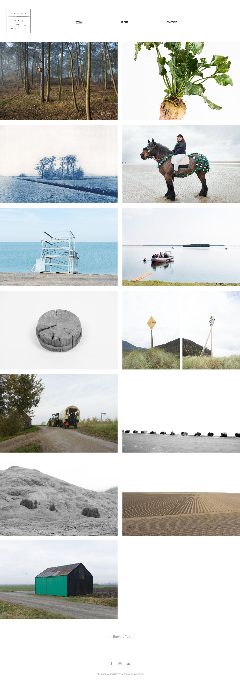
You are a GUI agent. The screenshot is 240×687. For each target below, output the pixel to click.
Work (79, 22)
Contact (171, 22)
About (124, 22)
